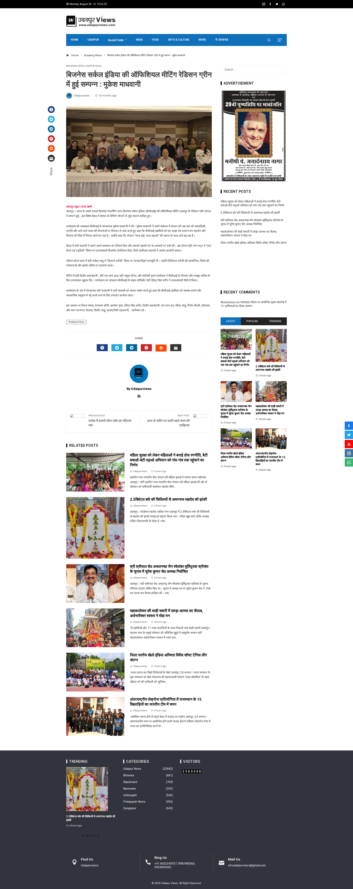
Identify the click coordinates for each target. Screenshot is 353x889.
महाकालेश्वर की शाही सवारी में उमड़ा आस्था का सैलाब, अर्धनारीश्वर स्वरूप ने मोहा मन (249, 233)
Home (74, 39)
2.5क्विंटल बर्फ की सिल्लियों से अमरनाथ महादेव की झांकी (168, 499)
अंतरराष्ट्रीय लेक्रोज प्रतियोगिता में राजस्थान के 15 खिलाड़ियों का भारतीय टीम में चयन (270, 459)
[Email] (51, 158)
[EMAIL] (175, 347)
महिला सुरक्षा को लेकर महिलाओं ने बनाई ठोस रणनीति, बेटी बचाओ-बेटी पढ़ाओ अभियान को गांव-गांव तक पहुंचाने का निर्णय (169, 460)
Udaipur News (93, 66)
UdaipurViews (77, 321)
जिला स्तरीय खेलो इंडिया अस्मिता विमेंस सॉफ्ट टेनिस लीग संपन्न (254, 243)
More (202, 39)
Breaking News (75, 66)
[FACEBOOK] (102, 347)
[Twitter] (51, 119)
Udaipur (93, 39)
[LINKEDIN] (131, 347)
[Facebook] (51, 109)
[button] (84, 835)
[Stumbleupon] (51, 148)
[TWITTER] (116, 347)
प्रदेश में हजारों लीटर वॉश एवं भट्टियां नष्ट (109, 420)
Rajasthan (115, 40)
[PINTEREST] (146, 347)
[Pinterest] (51, 138)
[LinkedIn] (51, 129)
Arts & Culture (178, 39)
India (139, 39)
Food (155, 39)
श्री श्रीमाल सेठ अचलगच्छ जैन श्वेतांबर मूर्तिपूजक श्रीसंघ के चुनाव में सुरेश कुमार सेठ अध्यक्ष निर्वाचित (252, 222)
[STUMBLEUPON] (161, 348)
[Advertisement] (254, 268)
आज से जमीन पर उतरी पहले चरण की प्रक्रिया (168, 420)
